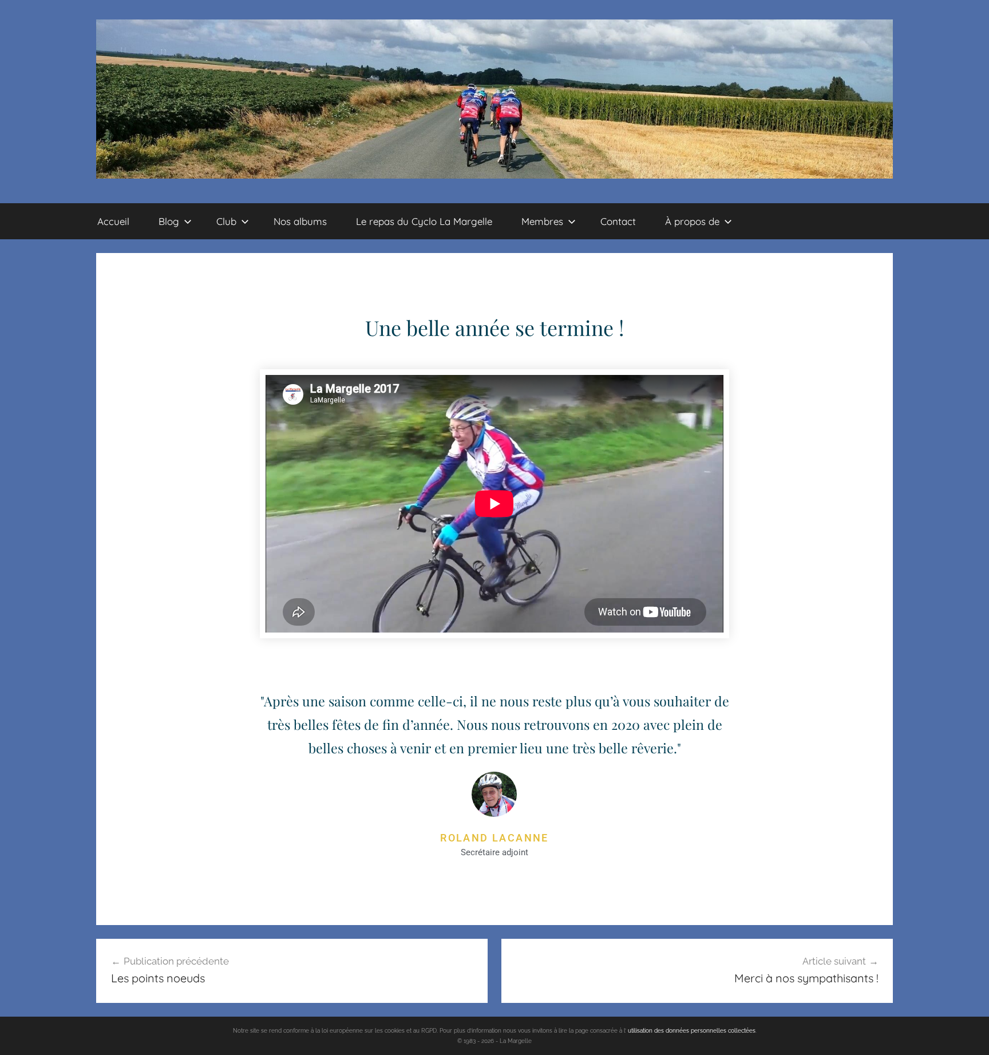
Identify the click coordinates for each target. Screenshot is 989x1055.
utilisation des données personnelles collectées (691, 1031)
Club (226, 221)
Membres (542, 221)
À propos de (692, 221)
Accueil (113, 221)
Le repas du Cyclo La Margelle (424, 221)
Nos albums (300, 221)
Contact (618, 221)
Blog (169, 221)
